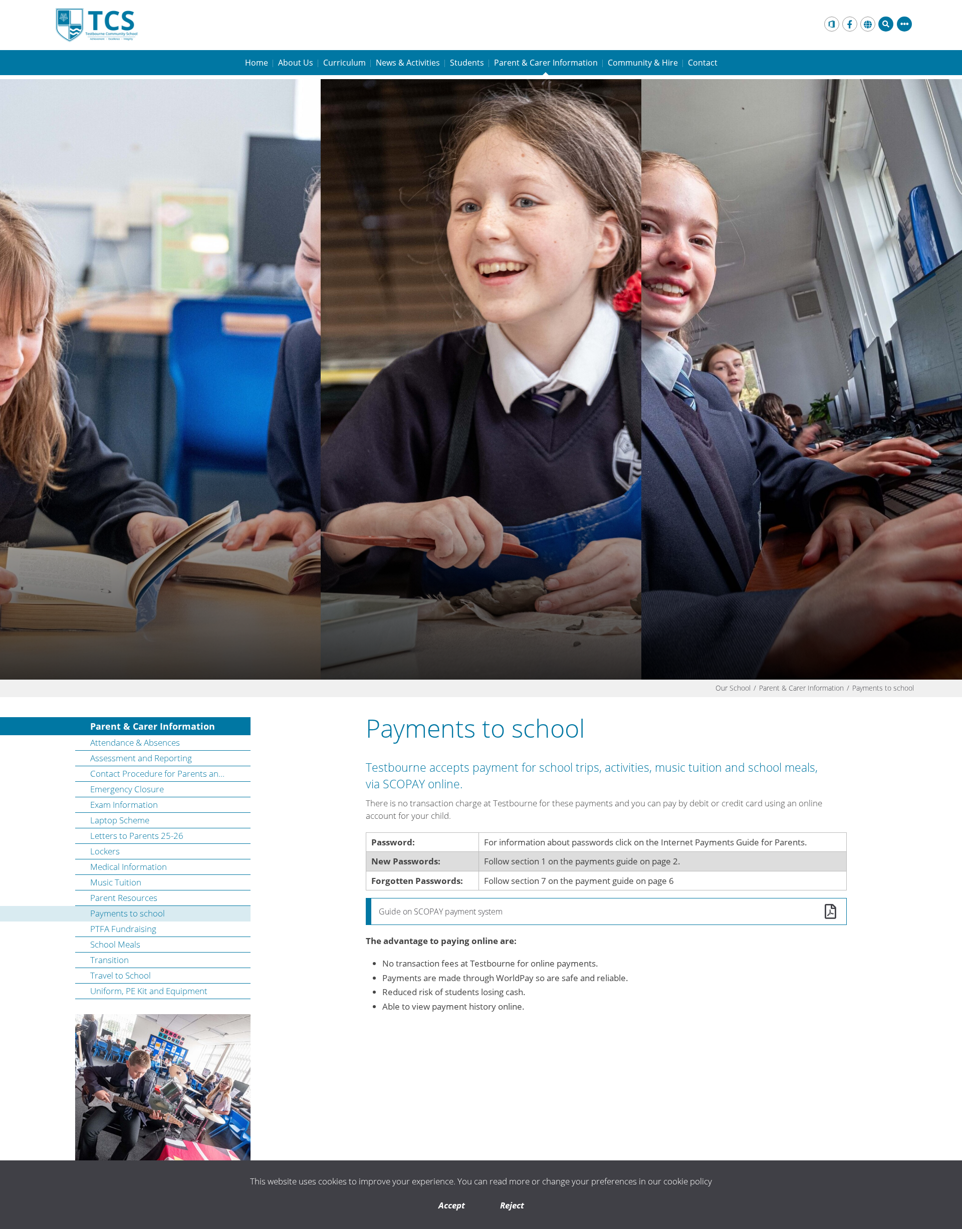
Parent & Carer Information (801, 688)
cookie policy (687, 1181)
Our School (733, 688)
